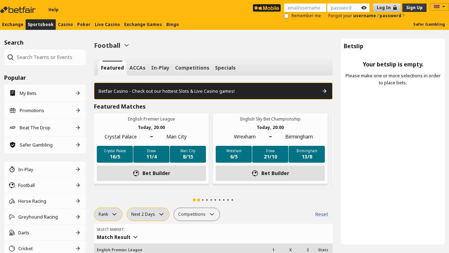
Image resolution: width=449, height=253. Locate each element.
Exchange (13, 24)
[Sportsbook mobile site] (267, 8)
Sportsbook (41, 24)
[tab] (112, 68)
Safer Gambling (429, 24)
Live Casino (107, 24)
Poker (84, 24)
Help (53, 10)
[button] (194, 200)
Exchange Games (143, 24)
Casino (65, 24)
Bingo (172, 24)
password (391, 16)
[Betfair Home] (18, 10)
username (365, 16)
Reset (321, 214)
